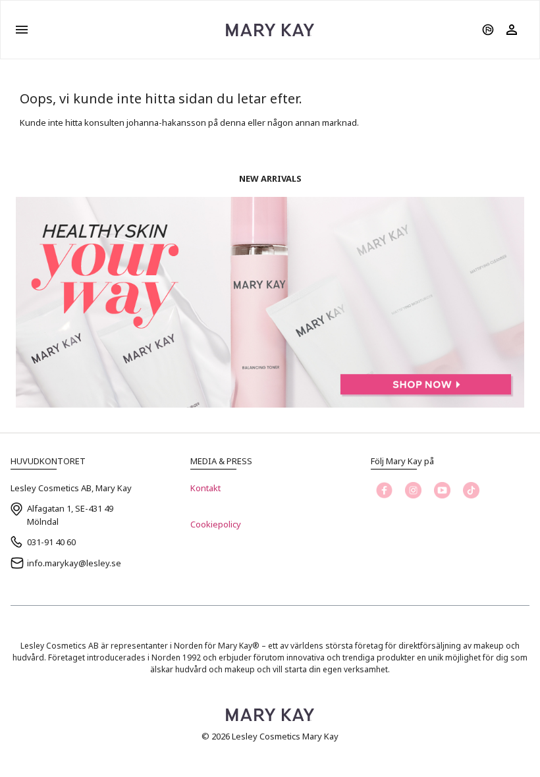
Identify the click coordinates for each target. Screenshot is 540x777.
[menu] (22, 29)
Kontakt (205, 488)
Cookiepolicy (215, 524)
